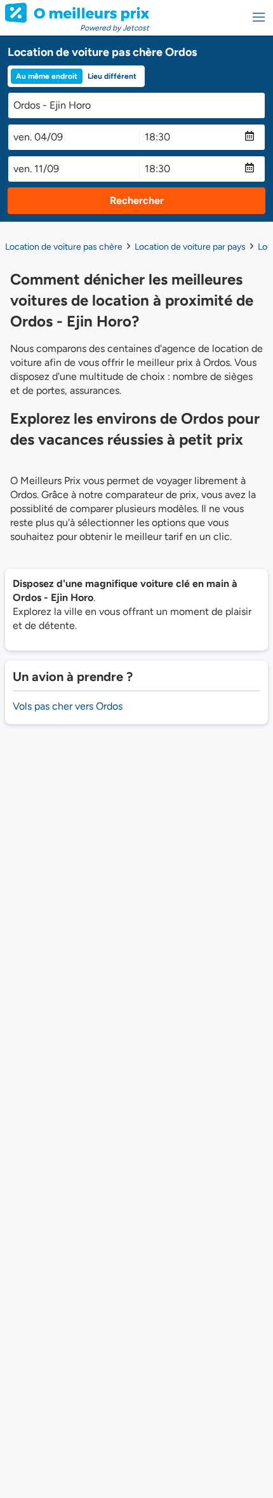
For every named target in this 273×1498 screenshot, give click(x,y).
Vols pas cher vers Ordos (68, 706)
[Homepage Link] (77, 13)
